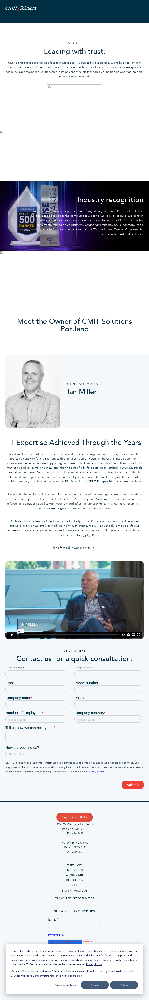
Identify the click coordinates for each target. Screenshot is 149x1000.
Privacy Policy (94, 964)
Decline (124, 984)
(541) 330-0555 (74, 852)
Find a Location (74, 891)
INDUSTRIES (74, 870)
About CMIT (74, 875)
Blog (74, 885)
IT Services (74, 865)
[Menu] (131, 8)
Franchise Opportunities (74, 898)
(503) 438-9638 (74, 833)
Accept (95, 984)
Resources (74, 880)
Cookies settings (65, 984)
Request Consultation (74, 817)
